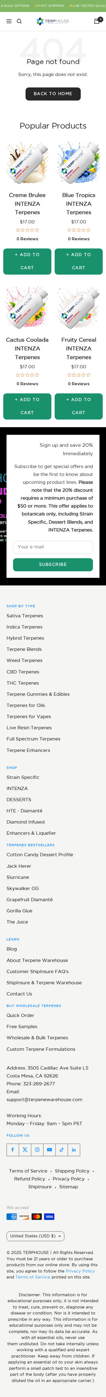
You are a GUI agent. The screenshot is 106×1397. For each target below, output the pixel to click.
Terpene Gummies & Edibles (38, 695)
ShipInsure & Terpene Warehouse (44, 983)
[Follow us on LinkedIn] (74, 1150)
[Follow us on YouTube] (49, 1150)
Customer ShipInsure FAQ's (37, 972)
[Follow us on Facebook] (13, 1150)
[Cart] (96, 21)
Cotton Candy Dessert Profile (40, 855)
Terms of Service (28, 1171)
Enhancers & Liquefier (31, 833)
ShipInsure (40, 1187)
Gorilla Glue (19, 911)
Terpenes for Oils (26, 706)
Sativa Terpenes (25, 616)
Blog (12, 949)
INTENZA (17, 789)
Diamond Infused (26, 822)
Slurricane (18, 878)
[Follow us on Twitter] (25, 1150)
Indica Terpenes (24, 627)
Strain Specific (23, 778)
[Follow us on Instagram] (37, 1150)
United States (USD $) (33, 1236)
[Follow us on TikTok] (61, 1150)
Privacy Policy (69, 1179)
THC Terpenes (23, 683)
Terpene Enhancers (28, 751)
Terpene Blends (24, 650)
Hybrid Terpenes (25, 638)
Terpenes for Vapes (29, 717)
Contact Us (19, 994)
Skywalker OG (23, 889)
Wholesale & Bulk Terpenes (37, 1038)
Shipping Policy (72, 1171)
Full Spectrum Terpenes (33, 739)
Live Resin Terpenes (29, 728)
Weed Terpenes (24, 661)
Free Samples (22, 1027)
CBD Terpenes (23, 672)
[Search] (19, 21)
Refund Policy (29, 1179)
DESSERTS (19, 800)
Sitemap (68, 1187)
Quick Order (20, 1016)
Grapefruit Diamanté (30, 900)
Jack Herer (19, 866)
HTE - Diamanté (24, 811)
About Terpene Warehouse (37, 961)
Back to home (53, 94)
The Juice (17, 922)
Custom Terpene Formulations (41, 1049)
